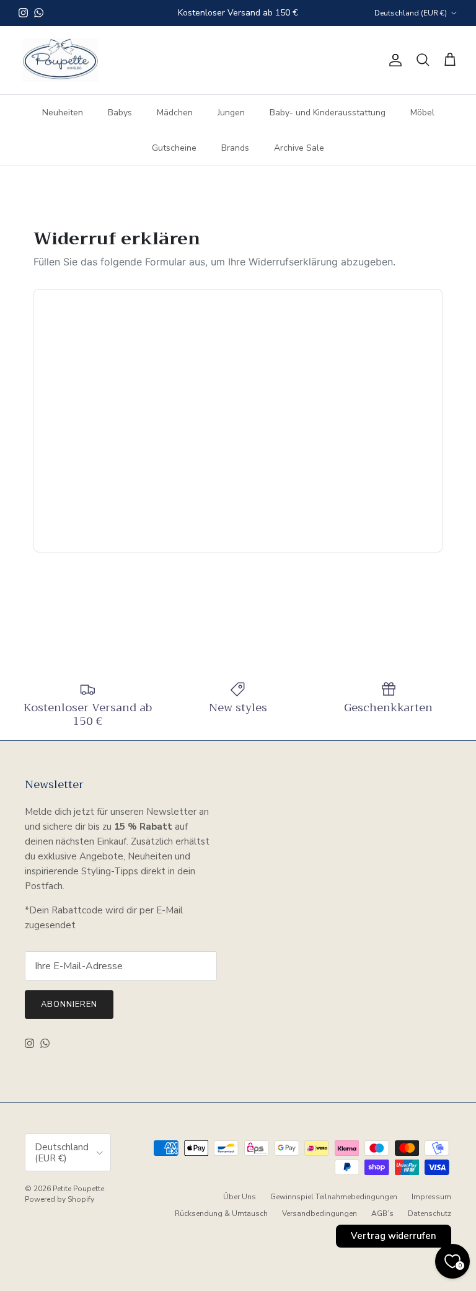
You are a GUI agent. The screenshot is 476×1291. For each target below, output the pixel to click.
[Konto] (393, 60)
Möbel (422, 112)
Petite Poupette (78, 1189)
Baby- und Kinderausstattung (328, 112)
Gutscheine (174, 148)
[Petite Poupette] (60, 60)
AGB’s (382, 1213)
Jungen (231, 112)
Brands (235, 148)
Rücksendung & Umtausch (221, 1213)
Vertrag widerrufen (393, 1236)
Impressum (431, 1197)
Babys (120, 112)
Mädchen (175, 112)
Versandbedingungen (319, 1213)
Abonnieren (69, 1004)
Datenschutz (429, 1213)
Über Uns (239, 1197)
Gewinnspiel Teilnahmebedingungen (333, 1197)
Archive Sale (299, 148)
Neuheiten (62, 112)
